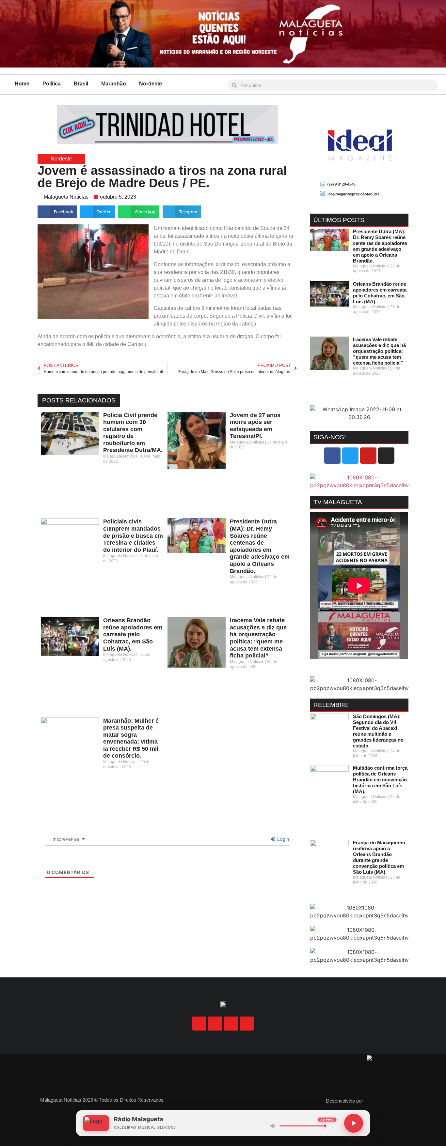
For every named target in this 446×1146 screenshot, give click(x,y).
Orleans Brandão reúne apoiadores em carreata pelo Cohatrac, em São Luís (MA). (132, 634)
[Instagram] (386, 455)
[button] (57, 211)
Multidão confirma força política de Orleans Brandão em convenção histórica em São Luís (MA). (380, 779)
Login (282, 839)
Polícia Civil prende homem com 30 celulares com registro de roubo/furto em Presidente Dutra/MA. (133, 433)
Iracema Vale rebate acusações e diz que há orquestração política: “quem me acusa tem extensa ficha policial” (258, 638)
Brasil (81, 83)
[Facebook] (332, 455)
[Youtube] (368, 455)
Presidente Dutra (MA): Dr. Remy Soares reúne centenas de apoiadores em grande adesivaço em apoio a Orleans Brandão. (260, 546)
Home (22, 83)
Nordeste (150, 83)
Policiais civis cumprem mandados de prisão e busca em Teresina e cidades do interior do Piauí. (133, 535)
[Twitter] (350, 455)
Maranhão (113, 83)
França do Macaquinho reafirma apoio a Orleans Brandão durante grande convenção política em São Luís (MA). (379, 857)
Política (51, 83)
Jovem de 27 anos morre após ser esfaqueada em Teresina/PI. (255, 426)
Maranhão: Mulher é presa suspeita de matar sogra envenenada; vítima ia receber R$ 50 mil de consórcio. (131, 738)
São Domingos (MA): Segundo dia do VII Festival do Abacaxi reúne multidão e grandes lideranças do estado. (378, 731)
